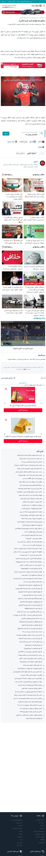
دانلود (5, 134)
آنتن (21, 840)
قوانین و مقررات (21, 359)
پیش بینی (19, 843)
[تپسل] (2, 64)
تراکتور (25, 38)
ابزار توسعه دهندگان (39, 831)
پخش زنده (19, 845)
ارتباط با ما (41, 823)
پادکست (20, 826)
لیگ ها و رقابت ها (17, 828)
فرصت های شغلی (39, 834)
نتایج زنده (19, 837)
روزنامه (20, 834)
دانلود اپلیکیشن (40, 820)
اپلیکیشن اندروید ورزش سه (9, 5)
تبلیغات (42, 826)
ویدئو (20, 831)
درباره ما (42, 828)
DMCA (42, 840)
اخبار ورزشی (19, 823)
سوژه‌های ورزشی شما (16, 820)
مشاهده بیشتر (22, 383)
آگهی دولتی (41, 843)
